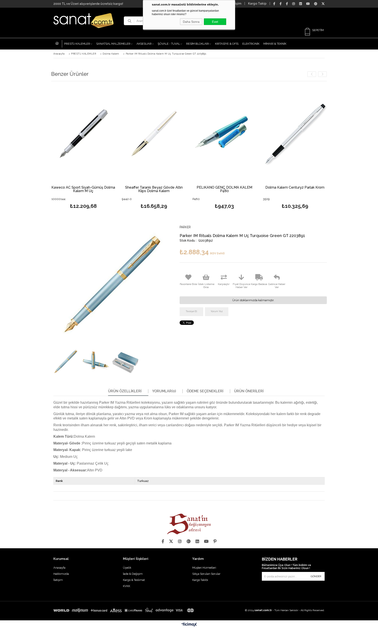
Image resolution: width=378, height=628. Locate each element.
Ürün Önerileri (249, 391)
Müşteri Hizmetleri (204, 567)
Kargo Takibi (200, 580)
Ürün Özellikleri (125, 391)
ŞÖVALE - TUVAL (169, 43)
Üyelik (127, 567)
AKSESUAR (144, 43)
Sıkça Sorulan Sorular (206, 573)
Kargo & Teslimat (134, 580)
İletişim (235, 3)
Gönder (316, 576)
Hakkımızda (61, 573)
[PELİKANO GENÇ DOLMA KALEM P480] (224, 134)
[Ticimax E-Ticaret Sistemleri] (189, 625)
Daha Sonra (191, 21)
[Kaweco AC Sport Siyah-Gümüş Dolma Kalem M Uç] (83, 134)
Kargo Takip (257, 3)
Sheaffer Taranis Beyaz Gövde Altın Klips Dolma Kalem (154, 189)
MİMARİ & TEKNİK (274, 43)
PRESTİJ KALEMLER (77, 43)
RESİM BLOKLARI (197, 43)
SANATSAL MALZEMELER (113, 43)
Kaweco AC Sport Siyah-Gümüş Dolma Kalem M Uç (83, 189)
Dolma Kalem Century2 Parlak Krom (294, 187)
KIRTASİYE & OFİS (226, 43)
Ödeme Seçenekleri (205, 391)
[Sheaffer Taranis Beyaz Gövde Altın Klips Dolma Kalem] (154, 134)
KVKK (126, 586)
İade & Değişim (133, 573)
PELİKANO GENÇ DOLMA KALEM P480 (224, 189)
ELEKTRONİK (250, 43)
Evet (215, 21)
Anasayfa (58, 44)
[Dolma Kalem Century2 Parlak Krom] (295, 134)
